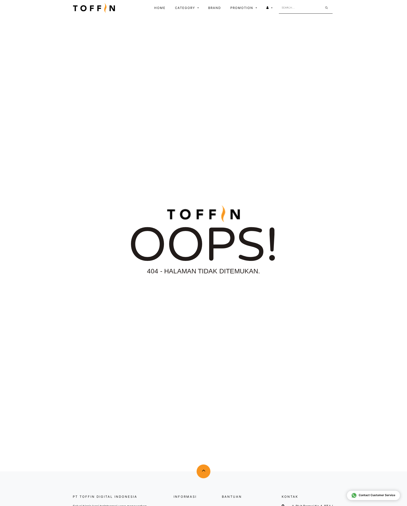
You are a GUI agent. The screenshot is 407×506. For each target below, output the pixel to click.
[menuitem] (160, 8)
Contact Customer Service (377, 495)
